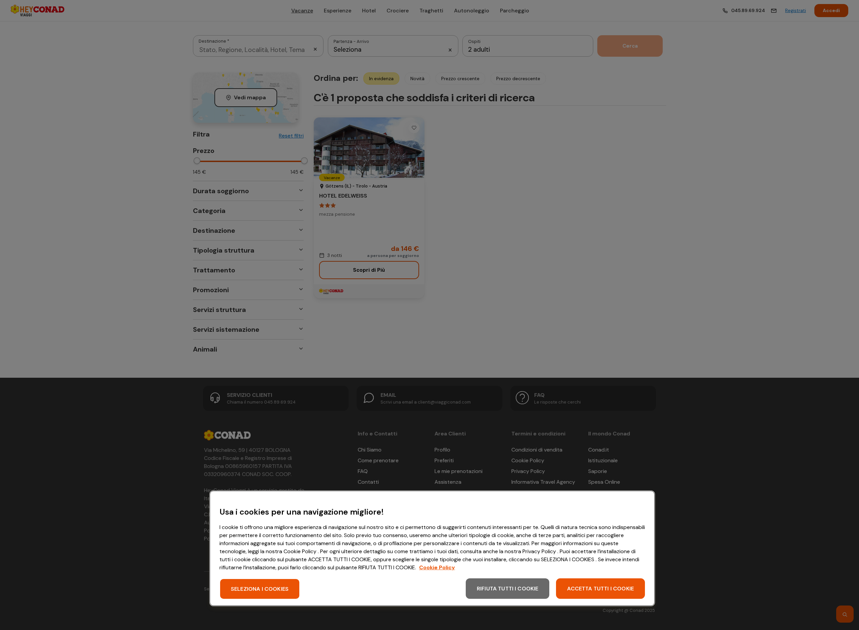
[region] (432, 548)
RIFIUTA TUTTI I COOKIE (508, 588)
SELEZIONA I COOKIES (260, 588)
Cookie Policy (437, 567)
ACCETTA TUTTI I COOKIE (600, 588)
